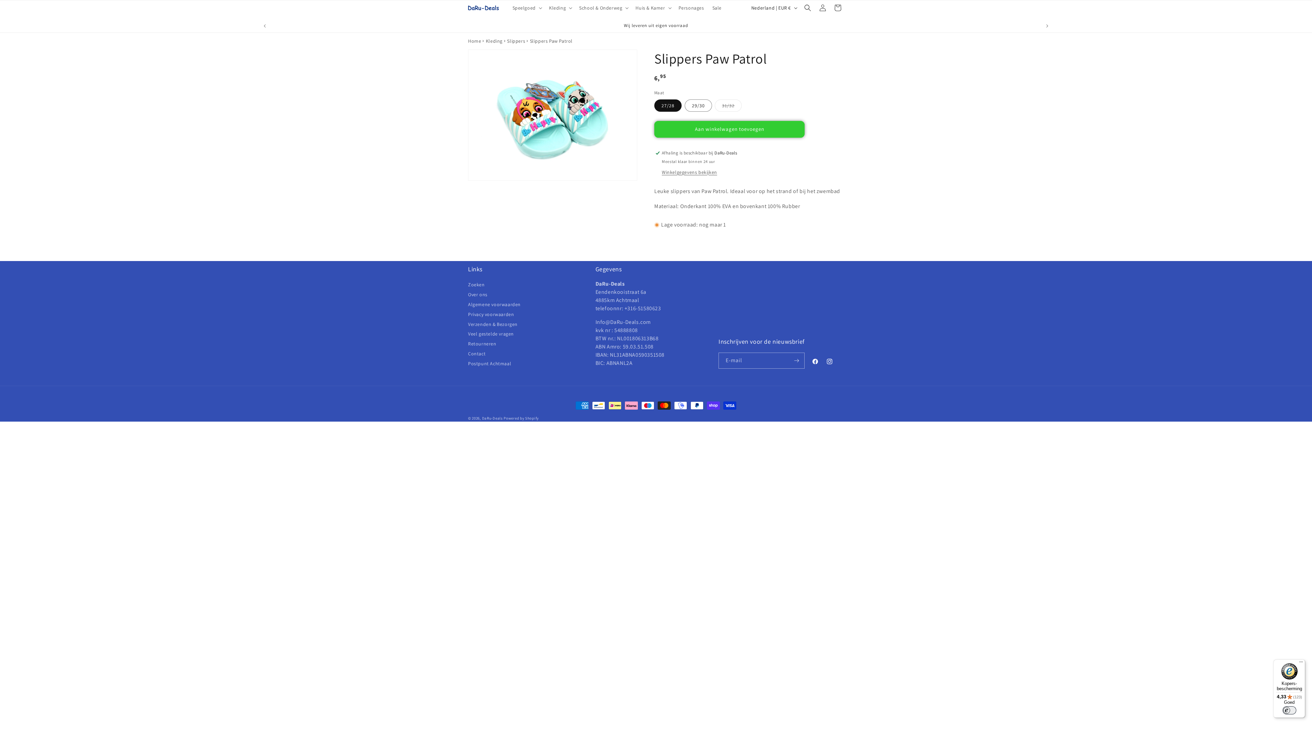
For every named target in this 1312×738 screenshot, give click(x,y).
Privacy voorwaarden (491, 314)
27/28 (667, 105)
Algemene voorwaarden (494, 304)
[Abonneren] (796, 361)
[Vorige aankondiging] (264, 25)
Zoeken (476, 285)
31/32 (732, 107)
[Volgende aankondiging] (1047, 25)
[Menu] (1301, 663)
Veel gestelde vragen (491, 334)
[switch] (1289, 710)
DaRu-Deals (492, 418)
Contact (477, 354)
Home (474, 41)
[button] (526, 8)
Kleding (494, 41)
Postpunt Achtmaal (489, 363)
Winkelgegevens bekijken (689, 172)
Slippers (516, 41)
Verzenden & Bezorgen (493, 324)
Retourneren (482, 344)
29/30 (698, 105)
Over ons (478, 294)
